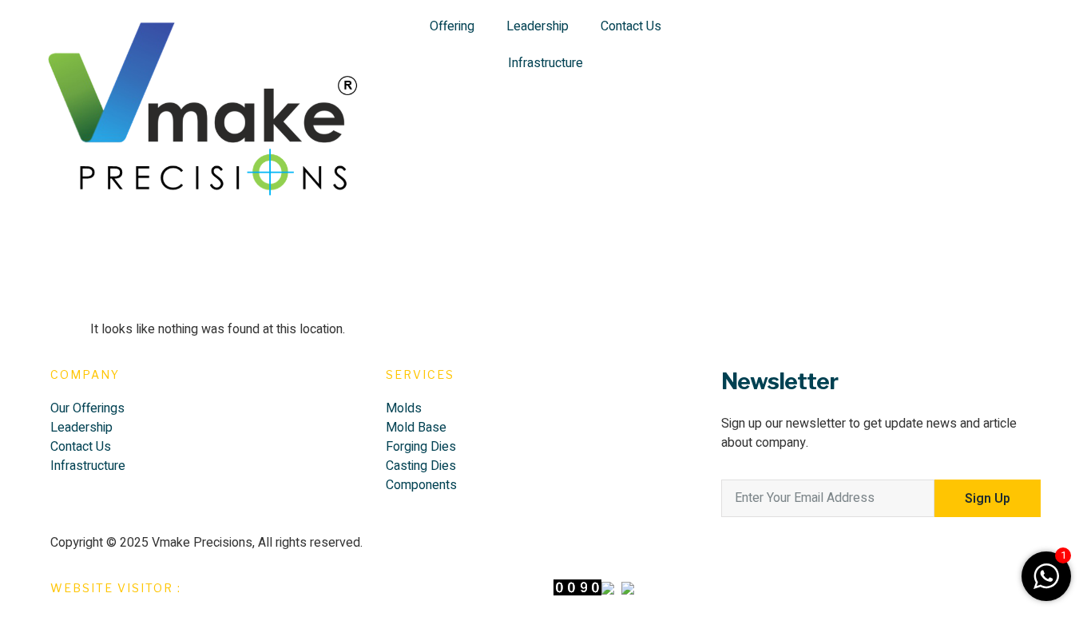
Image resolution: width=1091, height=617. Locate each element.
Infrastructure (545, 63)
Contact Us (631, 26)
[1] (1046, 585)
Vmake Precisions (202, 542)
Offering (452, 26)
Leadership (537, 26)
